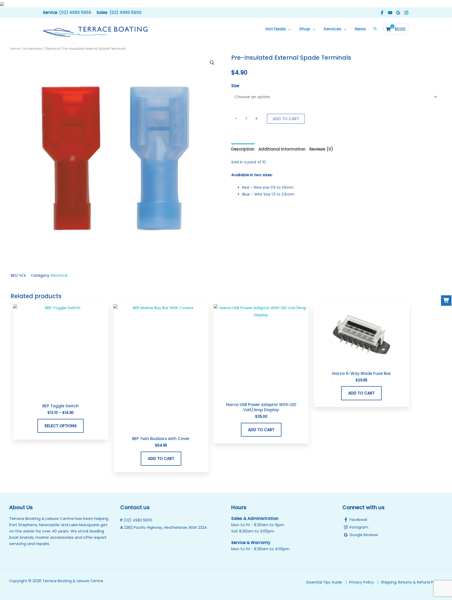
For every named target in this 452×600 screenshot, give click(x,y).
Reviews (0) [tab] (321, 149)
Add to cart (286, 118)
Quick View (60, 395)
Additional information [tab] (282, 149)
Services (332, 29)
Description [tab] (243, 149)
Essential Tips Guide (324, 582)
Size (235, 85)
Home (15, 48)
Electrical (53, 48)
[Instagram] (406, 12)
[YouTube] (390, 12)
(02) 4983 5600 (137, 520)
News (360, 29)
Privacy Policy (361, 582)
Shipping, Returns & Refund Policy (411, 582)
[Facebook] (382, 12)
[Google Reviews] (398, 12)
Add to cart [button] (161, 458)
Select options (60, 426)
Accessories (32, 48)
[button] (67, 12)
